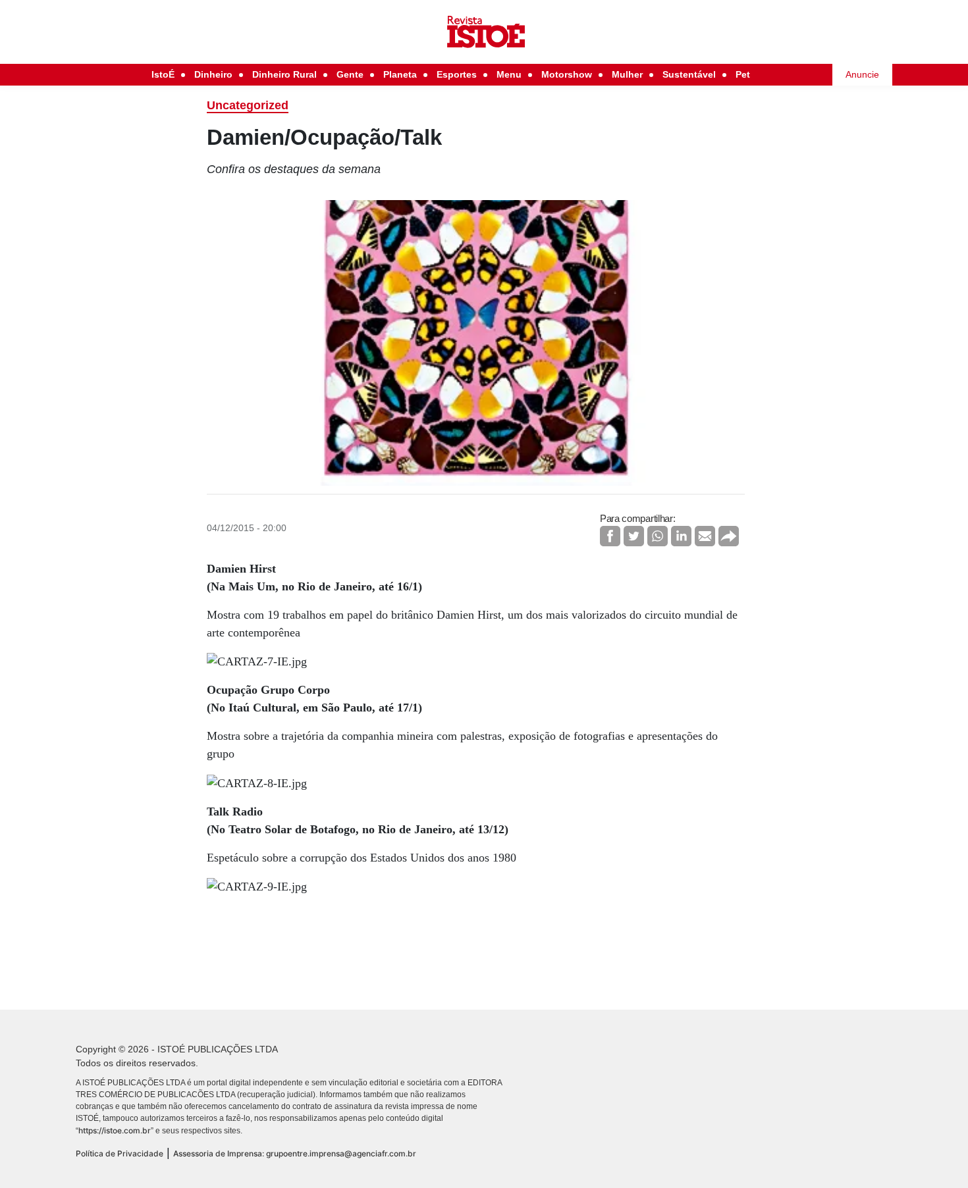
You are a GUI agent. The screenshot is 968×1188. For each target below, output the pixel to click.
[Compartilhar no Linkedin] (681, 536)
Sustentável (689, 74)
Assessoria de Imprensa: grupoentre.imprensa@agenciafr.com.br (294, 1153)
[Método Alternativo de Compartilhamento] (728, 536)
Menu (509, 74)
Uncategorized (247, 105)
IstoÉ (163, 74)
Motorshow (566, 74)
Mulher (627, 74)
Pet (743, 74)
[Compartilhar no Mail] (705, 536)
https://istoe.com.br (114, 1130)
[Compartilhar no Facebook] (610, 536)
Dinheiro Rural (284, 74)
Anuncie (862, 74)
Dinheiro (213, 74)
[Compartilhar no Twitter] (634, 536)
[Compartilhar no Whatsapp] (657, 536)
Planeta (400, 74)
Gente (349, 74)
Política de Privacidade (119, 1153)
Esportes (457, 74)
